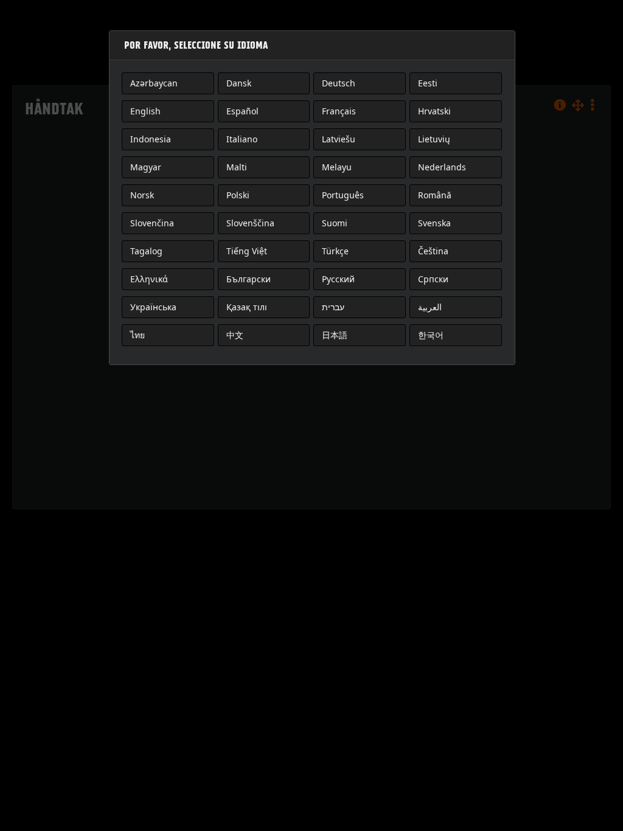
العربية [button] (430, 307)
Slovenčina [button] (152, 223)
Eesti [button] (427, 83)
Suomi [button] (334, 223)
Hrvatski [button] (434, 111)
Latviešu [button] (338, 139)
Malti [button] (236, 167)
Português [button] (343, 195)
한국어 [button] (431, 335)
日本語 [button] (334, 335)
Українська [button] (153, 307)
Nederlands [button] (442, 167)
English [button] (145, 111)
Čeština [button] (433, 251)
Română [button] (434, 195)
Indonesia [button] (150, 139)
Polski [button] (237, 195)
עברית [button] (333, 307)
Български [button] (248, 279)
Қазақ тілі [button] (246, 307)
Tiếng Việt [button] (246, 251)
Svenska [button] (434, 223)
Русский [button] (338, 279)
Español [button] (242, 111)
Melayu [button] (337, 167)
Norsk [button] (142, 195)
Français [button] (339, 111)
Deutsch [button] (338, 83)
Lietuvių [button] (434, 139)
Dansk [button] (238, 83)
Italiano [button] (241, 139)
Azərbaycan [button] (154, 83)
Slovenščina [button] (250, 223)
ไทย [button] (137, 335)
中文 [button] (234, 335)
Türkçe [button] (335, 251)
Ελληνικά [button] (149, 279)
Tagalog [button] (146, 251)
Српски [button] (433, 279)
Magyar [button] (145, 167)
